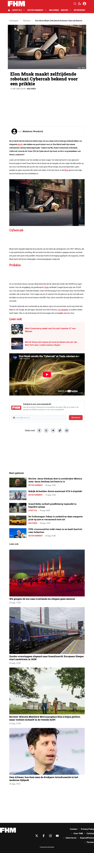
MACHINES (54, 10)
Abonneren (75, 417)
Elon (66, 170)
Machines (31, 89)
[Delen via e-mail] (66, 430)
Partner (90, 842)
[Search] (74, 3)
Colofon (90, 833)
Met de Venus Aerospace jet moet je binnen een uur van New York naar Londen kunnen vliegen (51, 343)
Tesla (46, 287)
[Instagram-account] (50, 835)
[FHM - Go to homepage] (8, 830)
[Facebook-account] (43, 835)
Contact (73, 829)
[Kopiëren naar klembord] (59, 430)
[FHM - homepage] (16, 3)
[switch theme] (79, 3)
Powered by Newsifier (47, 847)
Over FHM (78, 833)
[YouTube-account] (57, 835)
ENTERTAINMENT (35, 10)
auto (19, 144)
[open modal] (84, 3)
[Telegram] (53, 430)
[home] (9, 10)
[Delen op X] (46, 430)
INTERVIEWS (80, 10)
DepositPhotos (87, 838)
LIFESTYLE (17, 10)
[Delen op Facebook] (39, 430)
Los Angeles (63, 310)
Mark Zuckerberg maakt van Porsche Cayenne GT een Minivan (50, 330)
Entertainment (35, 485)
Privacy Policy (87, 829)
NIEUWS (64, 10)
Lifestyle (32, 510)
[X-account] (36, 835)
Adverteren (71, 838)
